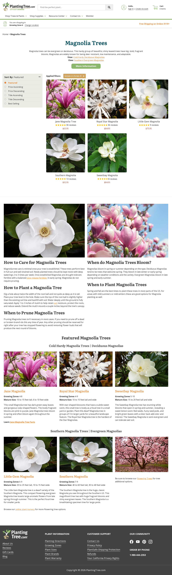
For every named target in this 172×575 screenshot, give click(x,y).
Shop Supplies (36, 16)
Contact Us (75, 16)
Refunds (91, 553)
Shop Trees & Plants (14, 16)
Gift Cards (8, 552)
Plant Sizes (51, 549)
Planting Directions (55, 540)
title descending (16, 99)
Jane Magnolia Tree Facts (22, 422)
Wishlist (89, 16)
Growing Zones (53, 545)
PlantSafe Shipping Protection (103, 549)
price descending (16, 91)
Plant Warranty (53, 558)
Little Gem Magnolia (19, 476)
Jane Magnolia (14, 391)
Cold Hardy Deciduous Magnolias (89, 57)
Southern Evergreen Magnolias (89, 60)
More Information (86, 66)
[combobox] (75, 7)
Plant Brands (52, 553)
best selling (13, 103)
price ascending (15, 87)
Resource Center (57, 16)
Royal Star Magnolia (74, 391)
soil (55, 303)
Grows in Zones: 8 (73, 76)
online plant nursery (25, 509)
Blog (5, 556)
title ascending (15, 95)
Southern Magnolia (73, 476)
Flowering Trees (144, 478)
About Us (8, 543)
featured (12, 82)
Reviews (7, 547)
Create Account (142, 9)
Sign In (131, 9)
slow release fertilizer (37, 277)
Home (5, 34)
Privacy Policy (94, 545)
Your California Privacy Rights (103, 558)
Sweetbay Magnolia (129, 391)
